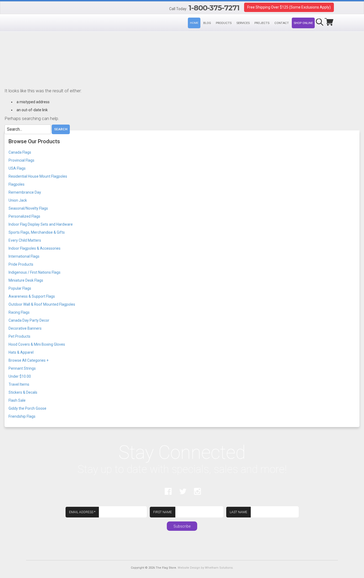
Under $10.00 (20, 376)
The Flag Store (30, 8)
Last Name (238, 512)
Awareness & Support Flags (32, 296)
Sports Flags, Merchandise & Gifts (37, 232)
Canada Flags (20, 152)
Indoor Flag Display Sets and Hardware (41, 224)
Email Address (82, 512)
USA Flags (17, 168)
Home (194, 23)
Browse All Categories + (28, 360)
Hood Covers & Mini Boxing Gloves (37, 344)
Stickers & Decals (23, 392)
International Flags (24, 256)
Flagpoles (17, 184)
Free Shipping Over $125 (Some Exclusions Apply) (289, 7)
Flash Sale (17, 400)
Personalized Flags (24, 216)
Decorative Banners (25, 328)
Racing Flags (19, 312)
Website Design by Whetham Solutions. (205, 567)
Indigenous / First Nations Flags (34, 272)
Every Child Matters (25, 240)
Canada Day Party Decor (29, 320)
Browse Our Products (34, 141)
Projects (261, 23)
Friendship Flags (22, 416)
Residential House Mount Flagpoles (38, 176)
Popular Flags (20, 288)
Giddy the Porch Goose (27, 408)
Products (224, 23)
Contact (281, 23)
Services (243, 23)
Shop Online (303, 23)
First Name (162, 512)
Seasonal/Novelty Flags (28, 208)
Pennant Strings (22, 368)
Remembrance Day (25, 192)
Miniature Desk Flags (26, 280)
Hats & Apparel (21, 352)
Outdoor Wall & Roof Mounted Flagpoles (42, 304)
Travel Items (19, 384)
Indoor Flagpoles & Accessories (34, 248)
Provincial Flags (21, 160)
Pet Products (19, 336)
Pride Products (21, 264)
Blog (207, 23)
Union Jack (18, 200)
